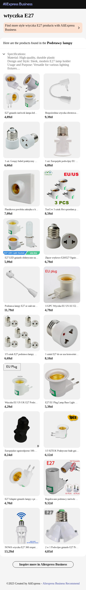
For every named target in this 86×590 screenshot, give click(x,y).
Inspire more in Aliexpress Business (43, 564)
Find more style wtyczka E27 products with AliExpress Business (40, 27)
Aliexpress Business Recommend (61, 583)
